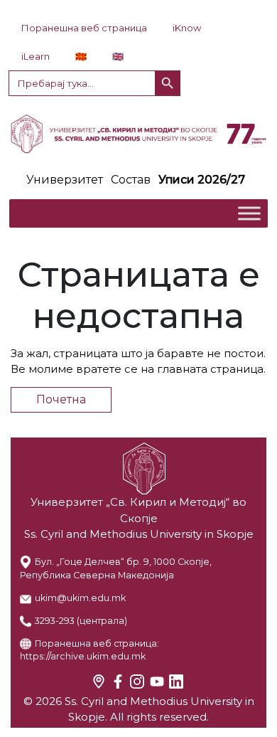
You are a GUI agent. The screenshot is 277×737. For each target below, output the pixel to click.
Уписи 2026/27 (201, 179)
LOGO (138, 134)
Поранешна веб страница (84, 27)
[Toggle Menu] (249, 213)
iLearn (35, 56)
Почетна (61, 399)
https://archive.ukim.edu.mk (83, 656)
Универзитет (64, 179)
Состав (131, 179)
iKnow (187, 27)
